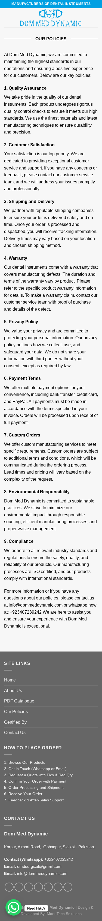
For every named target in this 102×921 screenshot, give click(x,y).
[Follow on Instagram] (18, 887)
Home (10, 680)
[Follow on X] (38, 887)
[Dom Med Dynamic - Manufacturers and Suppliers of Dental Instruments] (51, 18)
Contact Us (15, 732)
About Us (13, 690)
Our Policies (16, 711)
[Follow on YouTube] (67, 887)
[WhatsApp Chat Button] (13, 907)
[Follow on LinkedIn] (58, 887)
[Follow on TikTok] (28, 887)
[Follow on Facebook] (9, 887)
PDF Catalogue (19, 701)
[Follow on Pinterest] (48, 887)
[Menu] (7, 17)
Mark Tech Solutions (64, 913)
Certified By (15, 722)
